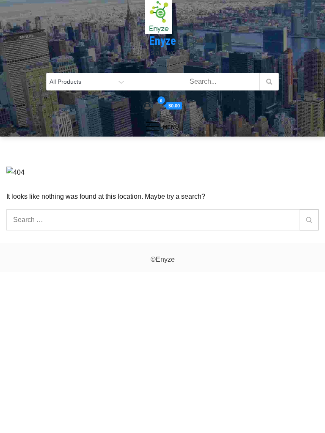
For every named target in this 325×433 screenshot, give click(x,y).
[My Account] (147, 106)
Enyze (162, 41)
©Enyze (163, 259)
